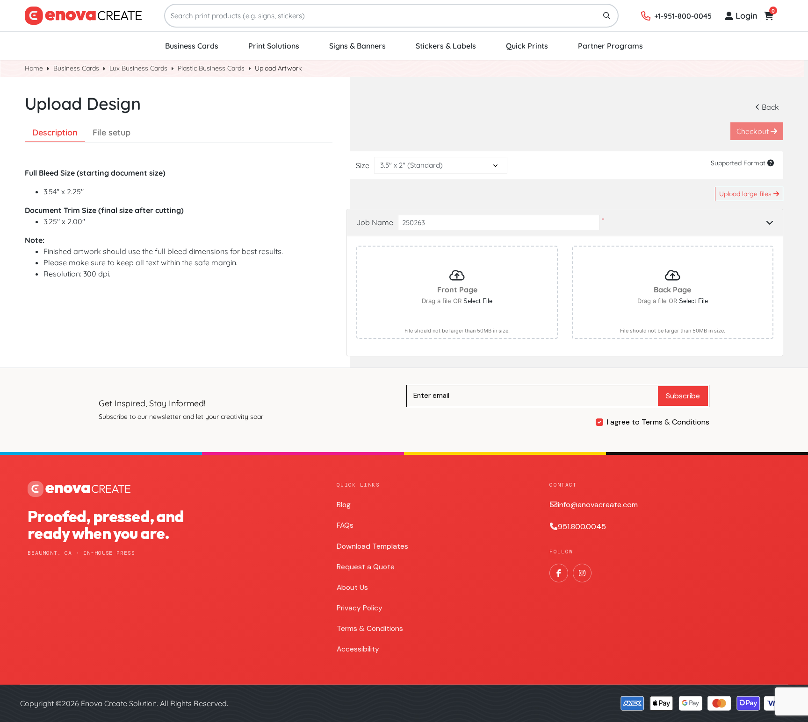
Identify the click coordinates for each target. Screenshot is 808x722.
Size (362, 165)
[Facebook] (558, 573)
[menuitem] (191, 46)
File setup (111, 132)
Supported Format (739, 163)
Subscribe (683, 396)
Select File (477, 301)
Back (770, 107)
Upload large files (746, 194)
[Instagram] (582, 573)
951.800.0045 (582, 526)
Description (55, 132)
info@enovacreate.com (598, 505)
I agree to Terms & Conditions (658, 422)
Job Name (374, 222)
